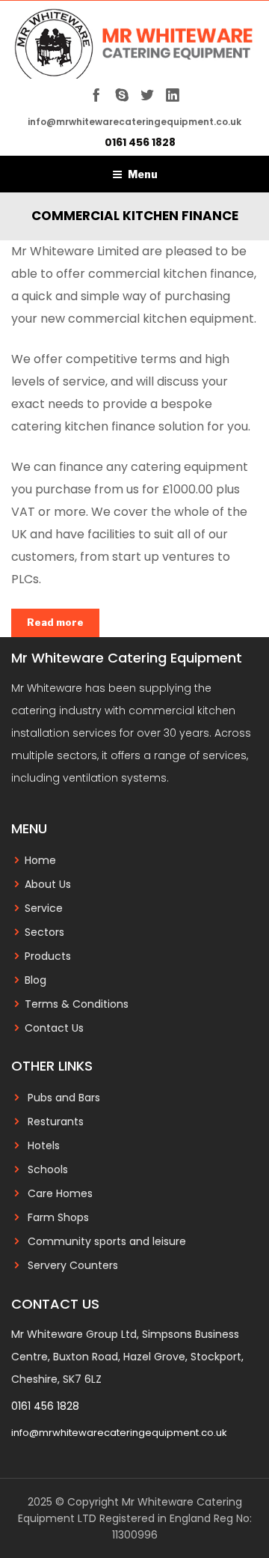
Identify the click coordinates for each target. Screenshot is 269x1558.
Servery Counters (73, 1265)
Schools (48, 1169)
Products (48, 956)
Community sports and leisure (107, 1241)
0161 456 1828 (140, 142)
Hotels (44, 1145)
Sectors (44, 932)
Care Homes (60, 1193)
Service (44, 908)
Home (40, 860)
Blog (35, 980)
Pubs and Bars (64, 1097)
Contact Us (54, 1027)
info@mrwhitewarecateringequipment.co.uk (119, 1432)
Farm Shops (58, 1217)
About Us (48, 884)
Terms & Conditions (77, 1003)
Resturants (56, 1121)
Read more (55, 622)
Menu (143, 174)
